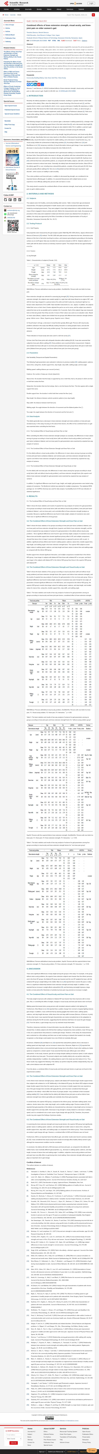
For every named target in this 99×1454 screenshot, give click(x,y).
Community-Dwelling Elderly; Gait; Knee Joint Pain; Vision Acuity (46, 78)
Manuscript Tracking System (68, 1431)
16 (28, 1269)
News (49, 9)
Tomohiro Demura (32, 32)
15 (39, 145)
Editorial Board (10, 35)
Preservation (86, 1437)
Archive (7, 31)
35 (28, 1405)
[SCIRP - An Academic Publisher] (16, 3)
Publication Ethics (87, 1434)
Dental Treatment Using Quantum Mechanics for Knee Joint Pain (12, 81)
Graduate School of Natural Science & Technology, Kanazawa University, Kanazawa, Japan (54, 38)
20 (28, 160)
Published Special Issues (12, 109)
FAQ (6, 132)
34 (28, 1399)
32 (37, 1094)
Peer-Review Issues (50, 1439)
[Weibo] (19, 199)
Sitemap (30, 1439)
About (59, 9)
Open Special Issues (11, 105)
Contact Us (8, 128)
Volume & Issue (64, 1442)
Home (6, 9)
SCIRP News (71, 1451)
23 (47, 169)
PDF (49, 40)
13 (65, 142)
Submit (81, 9)
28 (64, 982)
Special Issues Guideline (12, 114)
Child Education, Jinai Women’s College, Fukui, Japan (43, 35)
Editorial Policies (49, 1434)
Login (91, 3)
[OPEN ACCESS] (76, 3)
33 (28, 1394)
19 (54, 1042)
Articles (17, 9)
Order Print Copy (10, 124)
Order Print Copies (65, 1434)
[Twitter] (5, 199)
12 (28, 1242)
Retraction (85, 1439)
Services (70, 9)
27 (69, 335)
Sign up (41, 1451)
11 (28, 1236)
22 (28, 1315)
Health (29, 21)
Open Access (86, 1431)
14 (83, 142)
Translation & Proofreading (68, 1437)
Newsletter (8, 121)
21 (28, 1310)
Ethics (45, 1431)
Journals (28, 9)
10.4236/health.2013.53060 (38, 40)
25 (40, 235)
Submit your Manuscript (55, 1451)
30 (41, 990)
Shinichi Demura (43, 32)
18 (41, 1042)
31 (28, 1383)
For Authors (47, 1437)
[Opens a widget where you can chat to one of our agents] (91, 1450)
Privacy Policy (86, 1442)
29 (62, 987)
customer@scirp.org (13, 210)
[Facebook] (10, 199)
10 (28, 1231)
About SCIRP (49, 1429)
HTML (54, 40)
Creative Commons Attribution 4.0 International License (64, 1420)
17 (28, 1277)
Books (39, 9)
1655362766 (11, 217)
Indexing (8, 41)
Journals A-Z (31, 1431)
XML (58, 40)
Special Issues (48, 1445)
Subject (30, 1434)
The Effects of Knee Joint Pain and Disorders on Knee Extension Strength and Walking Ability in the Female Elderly (13, 55)
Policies (85, 1429)
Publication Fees (10, 38)
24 (57, 169)
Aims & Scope (9, 24)
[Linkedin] (14, 199)
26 (67, 296)
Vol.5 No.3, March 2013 (39, 21)
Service (63, 1429)
